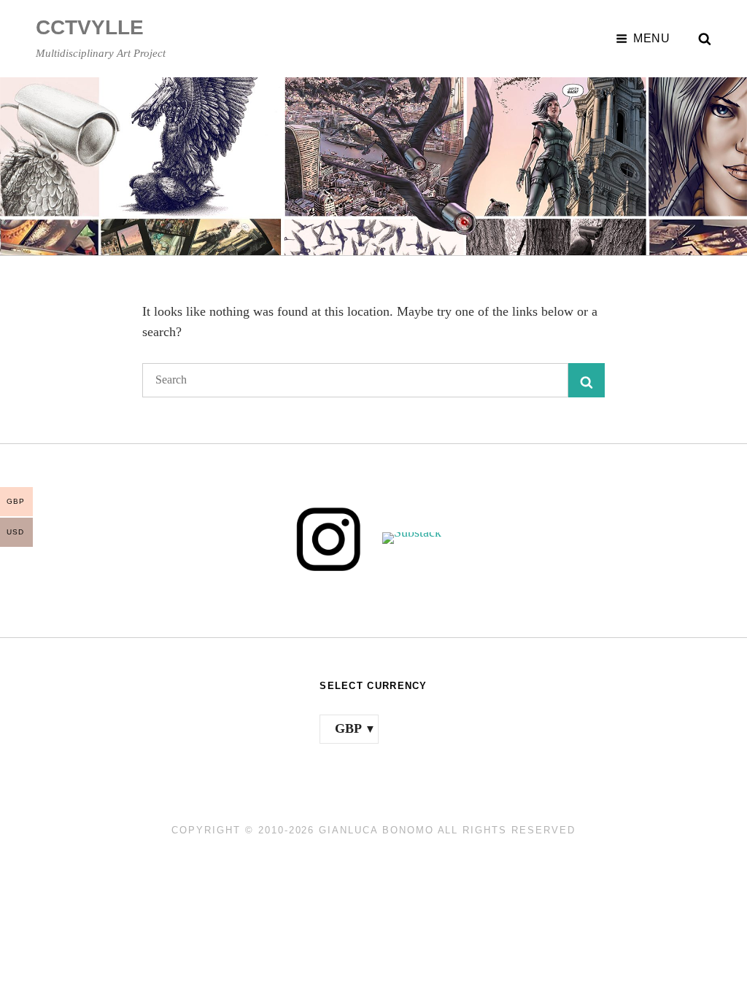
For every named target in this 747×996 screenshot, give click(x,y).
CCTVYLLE (90, 27)
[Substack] (418, 538)
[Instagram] (329, 538)
